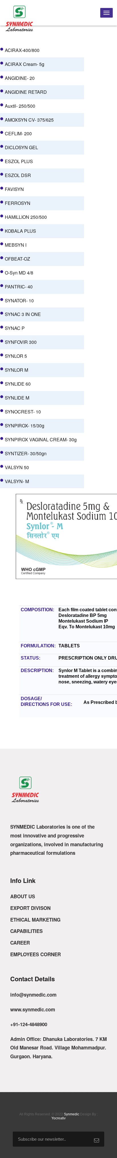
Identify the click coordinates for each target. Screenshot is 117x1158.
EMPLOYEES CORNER (35, 954)
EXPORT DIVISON (30, 908)
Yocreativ (58, 1118)
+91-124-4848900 (28, 1024)
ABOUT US (22, 896)
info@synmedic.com (33, 994)
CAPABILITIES (26, 931)
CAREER (20, 942)
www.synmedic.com (32, 1009)
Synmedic (71, 1114)
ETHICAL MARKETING (35, 919)
